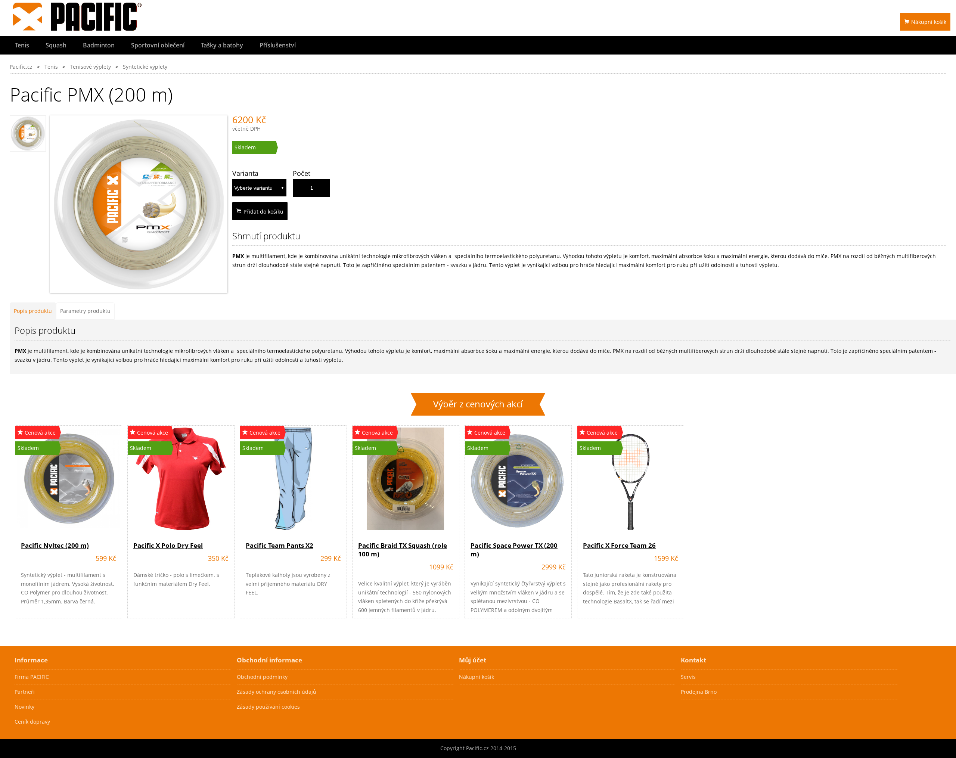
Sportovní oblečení (157, 45)
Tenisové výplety (90, 66)
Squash (56, 45)
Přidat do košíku (263, 211)
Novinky (24, 706)
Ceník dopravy (32, 721)
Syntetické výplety (145, 66)
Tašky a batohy (222, 45)
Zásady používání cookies (268, 706)
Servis (688, 676)
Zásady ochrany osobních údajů (276, 691)
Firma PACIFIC (32, 676)
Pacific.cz (21, 66)
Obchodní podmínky (262, 676)
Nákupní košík (928, 21)
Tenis (22, 45)
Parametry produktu (85, 310)
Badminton (99, 45)
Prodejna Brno (699, 691)
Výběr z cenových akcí (478, 404)
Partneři (25, 691)
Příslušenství (278, 45)
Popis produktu (33, 310)
